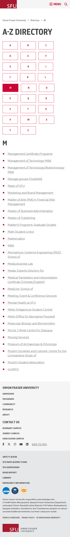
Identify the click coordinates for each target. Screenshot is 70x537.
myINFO (13, 369)
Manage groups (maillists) (25, 179)
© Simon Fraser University (48, 517)
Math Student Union (21, 232)
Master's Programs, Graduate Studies (32, 225)
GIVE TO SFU (39, 444)
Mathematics (16, 238)
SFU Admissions (11, 467)
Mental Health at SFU (22, 302)
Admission (8, 393)
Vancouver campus (13, 438)
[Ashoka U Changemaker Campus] (23, 490)
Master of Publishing (21, 218)
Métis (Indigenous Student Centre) (30, 309)
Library (7, 477)
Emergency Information (16, 483)
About (6, 414)
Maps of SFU (16, 186)
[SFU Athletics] (6, 490)
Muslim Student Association (26, 362)
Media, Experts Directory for (26, 270)
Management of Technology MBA (29, 161)
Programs (8, 399)
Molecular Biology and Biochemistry (31, 323)
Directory (35, 20)
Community (9, 404)
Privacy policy (28, 517)
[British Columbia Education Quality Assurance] (15, 490)
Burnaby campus (12, 428)
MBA (11, 245)
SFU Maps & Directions (15, 462)
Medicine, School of (20, 289)
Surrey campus (11, 433)
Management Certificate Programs (30, 154)
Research (8, 409)
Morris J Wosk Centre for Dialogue (30, 330)
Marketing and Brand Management (30, 193)
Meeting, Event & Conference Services (32, 296)
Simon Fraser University (14, 20)
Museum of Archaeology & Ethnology (32, 344)
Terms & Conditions (11, 517)
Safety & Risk (10, 456)
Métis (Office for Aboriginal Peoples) (31, 316)
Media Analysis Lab (20, 264)
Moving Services (18, 337)
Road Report (10, 472)
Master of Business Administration (30, 211)
